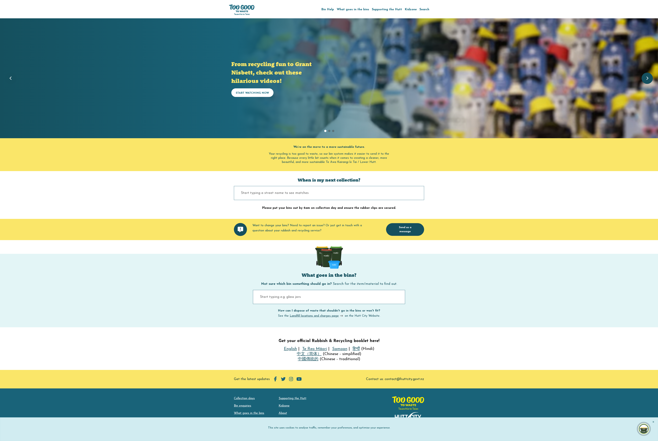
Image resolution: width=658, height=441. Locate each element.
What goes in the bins (353, 9)
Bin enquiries (242, 405)
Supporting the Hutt (387, 9)
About (283, 413)
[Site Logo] (241, 9)
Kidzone (411, 9)
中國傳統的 (308, 359)
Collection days (244, 398)
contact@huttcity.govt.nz (404, 379)
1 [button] (329, 131)
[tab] (325, 131)
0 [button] (325, 131)
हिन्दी (356, 349)
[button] (10, 78)
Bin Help (327, 9)
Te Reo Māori (314, 349)
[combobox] (329, 193)
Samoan (339, 349)
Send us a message (405, 229)
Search (424, 9)
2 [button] (333, 131)
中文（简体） (309, 354)
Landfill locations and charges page (314, 316)
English (290, 349)
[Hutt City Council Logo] (408, 416)
